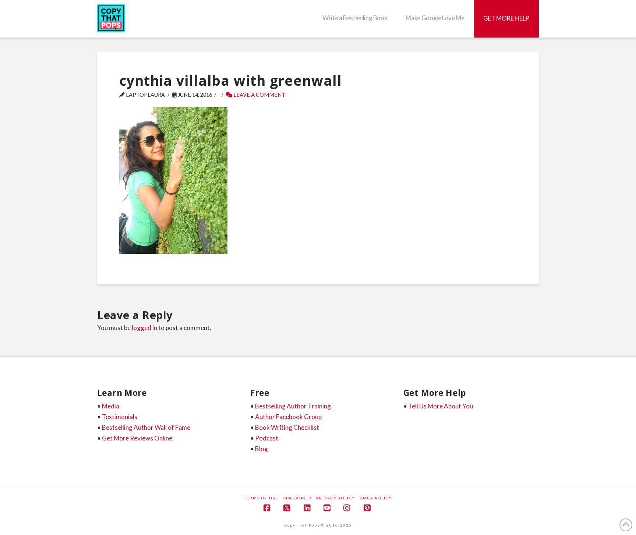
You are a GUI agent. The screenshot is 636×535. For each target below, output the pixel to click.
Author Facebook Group (288, 417)
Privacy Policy (335, 498)
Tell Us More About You (440, 406)
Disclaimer (297, 498)
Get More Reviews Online (137, 438)
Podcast (266, 438)
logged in (144, 328)
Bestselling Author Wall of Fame (146, 427)
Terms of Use (261, 498)
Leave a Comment (258, 95)
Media (110, 406)
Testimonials (119, 417)
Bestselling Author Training (293, 406)
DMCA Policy (376, 498)
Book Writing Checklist (287, 427)
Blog (261, 449)
